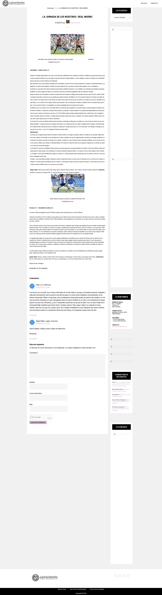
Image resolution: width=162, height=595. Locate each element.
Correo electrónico (36, 393)
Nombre (32, 382)
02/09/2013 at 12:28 (43, 324)
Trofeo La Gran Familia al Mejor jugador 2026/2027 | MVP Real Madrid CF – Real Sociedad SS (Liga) (121, 384)
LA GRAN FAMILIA (13, 3)
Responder (33, 315)
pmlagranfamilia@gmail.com (119, 326)
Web (31, 404)
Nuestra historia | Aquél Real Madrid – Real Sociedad (121, 401)
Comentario (34, 353)
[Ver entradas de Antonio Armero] (68, 21)
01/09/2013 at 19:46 (43, 287)
